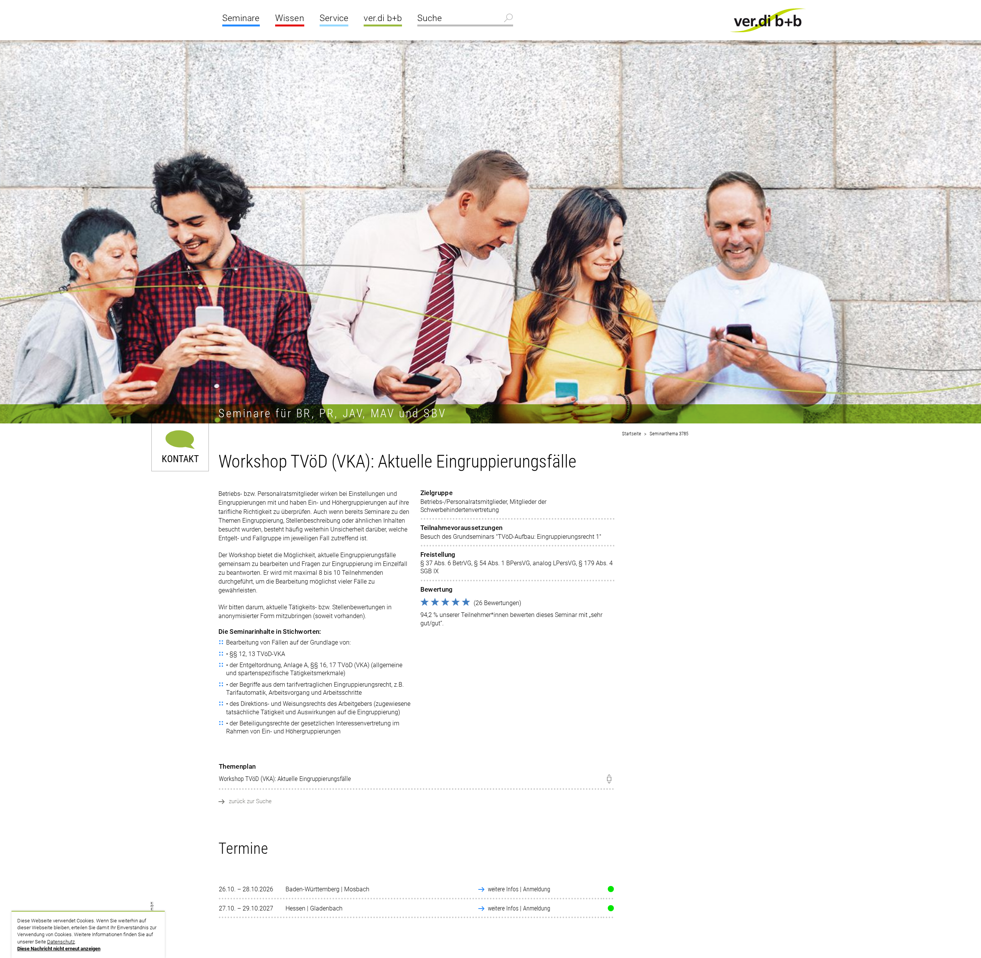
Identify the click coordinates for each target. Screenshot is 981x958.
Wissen (289, 18)
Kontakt (180, 458)
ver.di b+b (383, 18)
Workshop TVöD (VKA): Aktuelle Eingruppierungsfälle (285, 773)
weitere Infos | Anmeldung (519, 889)
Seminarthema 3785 (669, 433)
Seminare (241, 18)
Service (334, 18)
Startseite (631, 433)
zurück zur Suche (250, 801)
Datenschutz (61, 942)
